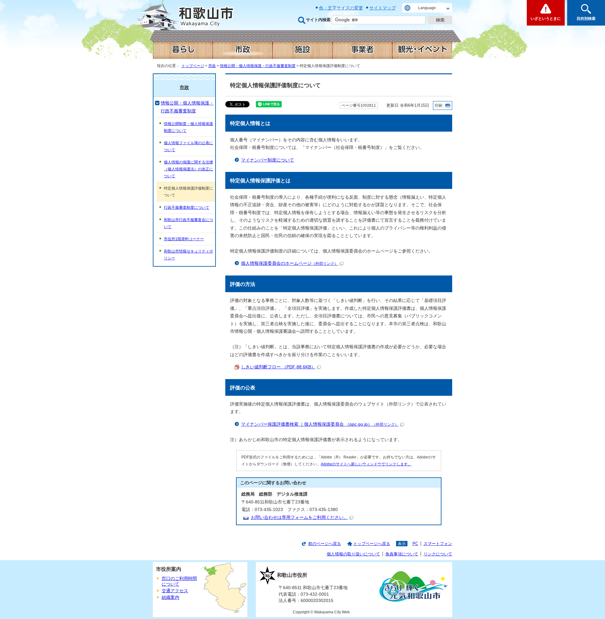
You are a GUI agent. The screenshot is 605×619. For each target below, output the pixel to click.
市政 (212, 66)
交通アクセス (175, 590)
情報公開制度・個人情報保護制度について (188, 127)
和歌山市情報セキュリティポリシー (188, 254)
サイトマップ (382, 7)
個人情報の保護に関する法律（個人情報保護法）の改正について (188, 169)
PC (415, 543)
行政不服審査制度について (186, 207)
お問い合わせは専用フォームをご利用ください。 (299, 517)
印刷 (438, 105)
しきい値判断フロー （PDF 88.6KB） (278, 367)
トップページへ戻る (371, 543)
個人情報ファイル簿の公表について (188, 146)
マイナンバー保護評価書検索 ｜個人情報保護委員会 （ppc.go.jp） (320, 424)
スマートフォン (438, 543)
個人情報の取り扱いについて (353, 554)
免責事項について (401, 554)
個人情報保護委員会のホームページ (289, 263)
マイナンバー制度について (267, 160)
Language (427, 8)
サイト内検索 (318, 19)
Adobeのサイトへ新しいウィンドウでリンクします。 (366, 464)
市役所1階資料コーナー (184, 239)
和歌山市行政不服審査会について (188, 223)
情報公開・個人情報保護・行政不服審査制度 (258, 66)
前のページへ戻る (324, 543)
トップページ (193, 66)
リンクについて (438, 554)
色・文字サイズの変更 (341, 7)
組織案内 (170, 597)
